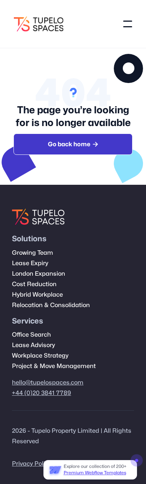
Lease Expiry (30, 263)
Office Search (31, 335)
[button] (127, 24)
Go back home (73, 144)
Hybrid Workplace (37, 295)
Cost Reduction (34, 284)
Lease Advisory (33, 345)
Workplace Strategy (40, 356)
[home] (38, 23)
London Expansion (38, 274)
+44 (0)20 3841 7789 (41, 393)
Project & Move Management (54, 366)
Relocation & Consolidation (51, 305)
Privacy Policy (31, 464)
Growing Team (32, 253)
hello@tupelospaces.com (47, 383)
